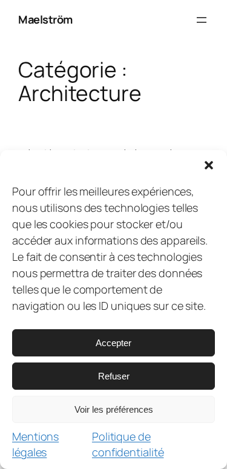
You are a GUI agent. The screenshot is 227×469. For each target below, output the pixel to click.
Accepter (113, 343)
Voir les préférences (113, 409)
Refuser (114, 376)
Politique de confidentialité (128, 444)
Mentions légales (35, 444)
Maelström (45, 19)
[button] (209, 165)
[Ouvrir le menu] (201, 20)
